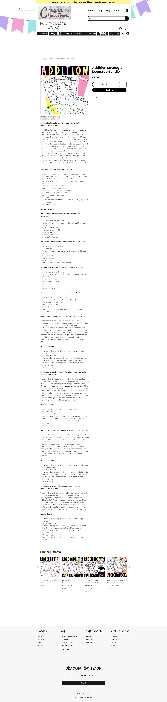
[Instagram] (123, 33)
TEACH (95, 668)
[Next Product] (130, 567)
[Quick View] (50, 567)
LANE (86, 668)
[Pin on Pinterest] (97, 97)
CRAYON (74, 668)
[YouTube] (128, 33)
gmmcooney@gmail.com (84, 693)
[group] (83, 575)
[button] (125, 10)
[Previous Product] (37, 567)
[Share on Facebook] (93, 97)
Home (42, 59)
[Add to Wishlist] (124, 84)
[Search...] (127, 18)
